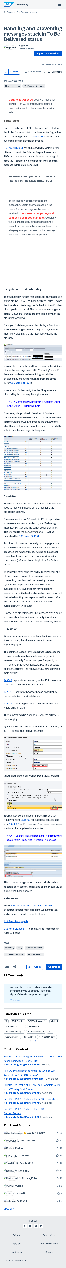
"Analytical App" (11, 1037)
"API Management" (46, 1037)
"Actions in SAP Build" (14, 1026)
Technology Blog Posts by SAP (23, 1064)
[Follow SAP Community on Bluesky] (30, 1226)
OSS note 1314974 (20, 383)
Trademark (16, 1252)
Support (49, 1252)
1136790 (8, 703)
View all (8, 1209)
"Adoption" (33, 1026)
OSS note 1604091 (29, 536)
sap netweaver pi (35, 954)
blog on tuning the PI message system (31, 905)
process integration (34, 948)
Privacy (16, 1235)
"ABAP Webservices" (36, 1021)
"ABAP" (53, 1021)
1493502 (14, 824)
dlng (20, 948)
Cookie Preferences (16, 1260)
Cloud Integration (12, 86)
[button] (6, 72)
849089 (8, 680)
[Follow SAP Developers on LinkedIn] (41, 1226)
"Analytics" (28, 1037)
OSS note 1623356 (14, 928)
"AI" (49, 1032)
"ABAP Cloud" (17, 1021)
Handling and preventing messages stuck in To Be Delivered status (33, 34)
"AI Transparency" (35, 1032)
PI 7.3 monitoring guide (16, 921)
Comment (15, 1000)
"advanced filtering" (13, 1032)
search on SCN (37, 136)
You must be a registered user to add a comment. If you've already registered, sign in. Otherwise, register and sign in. (31, 991)
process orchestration (14, 954)
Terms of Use (49, 1235)
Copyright (16, 1243)
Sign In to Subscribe (48, 53)
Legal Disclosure (49, 1243)
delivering (9, 948)
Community (22, 4)
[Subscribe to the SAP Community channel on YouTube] (36, 1226)
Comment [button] (54, 967)
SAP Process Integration (34, 86)
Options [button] (35, 59)
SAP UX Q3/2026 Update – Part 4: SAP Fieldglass (31, 1099)
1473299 (8, 692)
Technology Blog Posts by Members (21, 12)
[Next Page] (35, 1041)
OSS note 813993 (13, 148)
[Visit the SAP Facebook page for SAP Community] (24, 1226)
